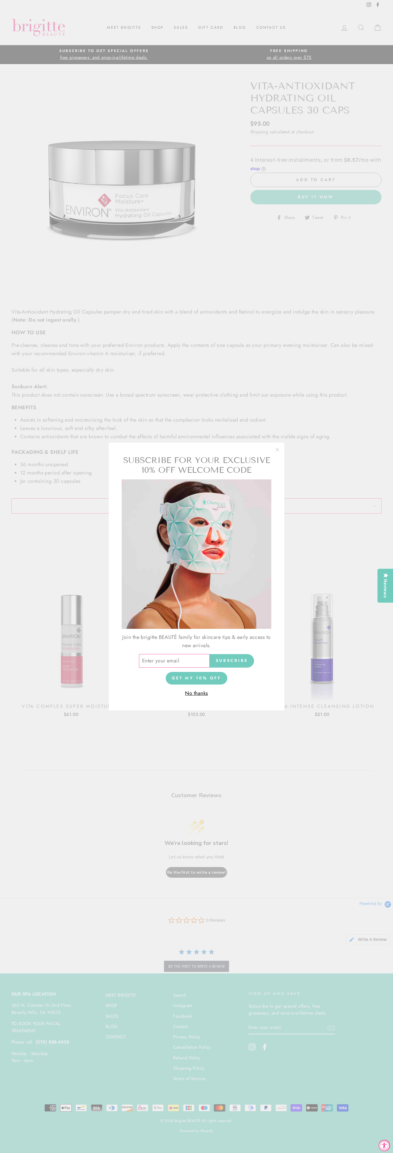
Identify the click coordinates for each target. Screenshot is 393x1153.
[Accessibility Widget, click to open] (384, 1145)
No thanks (196, 693)
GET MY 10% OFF (197, 678)
